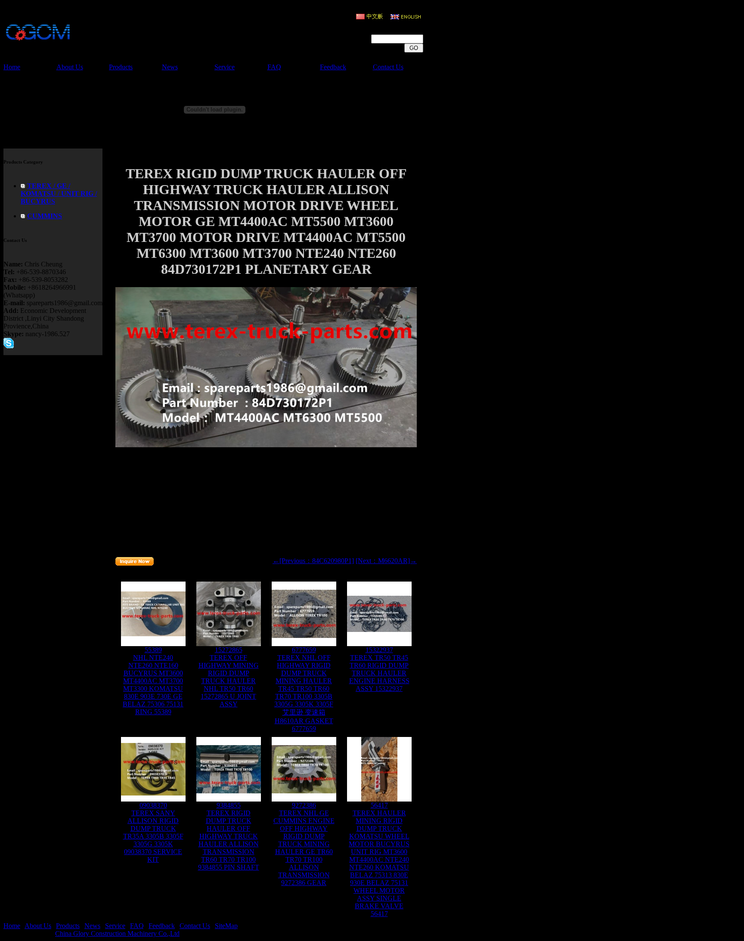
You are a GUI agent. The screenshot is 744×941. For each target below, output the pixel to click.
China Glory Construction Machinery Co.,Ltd (117, 933)
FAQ (274, 67)
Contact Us (388, 67)
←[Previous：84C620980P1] (313, 560)
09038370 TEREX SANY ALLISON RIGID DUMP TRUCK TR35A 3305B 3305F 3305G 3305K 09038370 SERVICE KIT (153, 832)
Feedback (333, 67)
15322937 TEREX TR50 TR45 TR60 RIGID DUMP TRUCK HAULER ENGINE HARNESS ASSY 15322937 (379, 669)
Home (11, 67)
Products (121, 67)
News (170, 67)
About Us (69, 67)
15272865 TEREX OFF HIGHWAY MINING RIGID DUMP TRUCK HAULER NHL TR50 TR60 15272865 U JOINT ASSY (228, 677)
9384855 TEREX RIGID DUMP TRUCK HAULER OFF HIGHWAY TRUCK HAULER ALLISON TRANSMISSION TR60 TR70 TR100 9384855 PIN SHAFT (228, 836)
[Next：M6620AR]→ (386, 560)
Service (224, 67)
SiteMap (226, 925)
